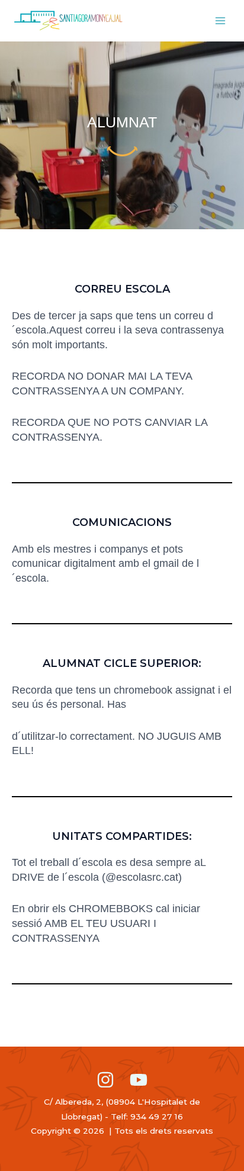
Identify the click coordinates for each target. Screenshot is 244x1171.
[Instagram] (105, 1080)
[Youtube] (138, 1080)
